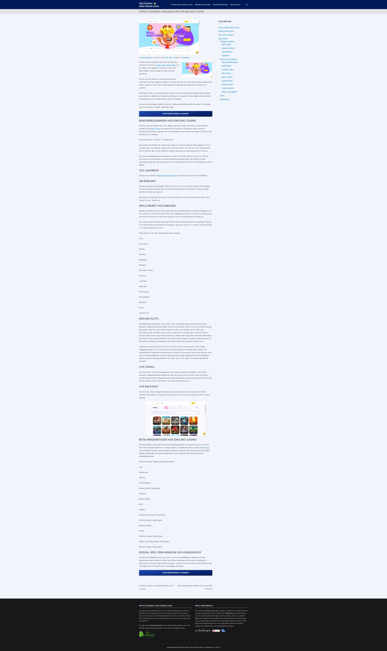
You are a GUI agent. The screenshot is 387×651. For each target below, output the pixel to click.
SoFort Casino (227, 77)
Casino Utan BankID (229, 92)
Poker (222, 95)
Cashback (225, 55)
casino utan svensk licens (166, 65)
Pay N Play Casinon (220, 5)
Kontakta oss (209, 647)
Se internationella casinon (176, 114)
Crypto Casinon (228, 88)
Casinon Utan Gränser (228, 59)
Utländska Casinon (227, 41)
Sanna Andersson (147, 57)
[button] (241, 4)
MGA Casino (226, 44)
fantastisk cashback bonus (166, 175)
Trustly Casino (227, 81)
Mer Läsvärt (235, 5)
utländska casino (156, 625)
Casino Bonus (227, 52)
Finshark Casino (228, 69)
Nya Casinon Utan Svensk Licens (192, 647)
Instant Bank (226, 66)
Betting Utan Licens (202, 5)
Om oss (217, 647)
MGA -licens (155, 129)
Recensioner (185, 57)
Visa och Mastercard (230, 62)
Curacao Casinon (228, 48)
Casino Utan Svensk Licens (182, 5)
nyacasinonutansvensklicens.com (150, 611)
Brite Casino (226, 73)
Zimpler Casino (227, 84)
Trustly (207, 448)
